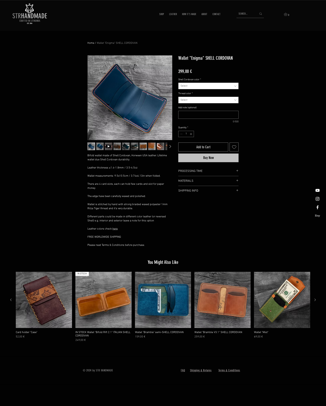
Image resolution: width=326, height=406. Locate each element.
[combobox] (208, 86)
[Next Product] (315, 322)
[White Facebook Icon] (317, 207)
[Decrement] (181, 134)
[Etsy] (317, 215)
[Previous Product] (11, 322)
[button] (287, 14)
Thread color (185, 93)
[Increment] (191, 134)
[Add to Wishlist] (234, 147)
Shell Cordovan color (189, 79)
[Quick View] (44, 322)
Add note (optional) (187, 107)
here (115, 229)
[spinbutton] (186, 134)
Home (90, 43)
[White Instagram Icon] (317, 198)
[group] (163, 329)
